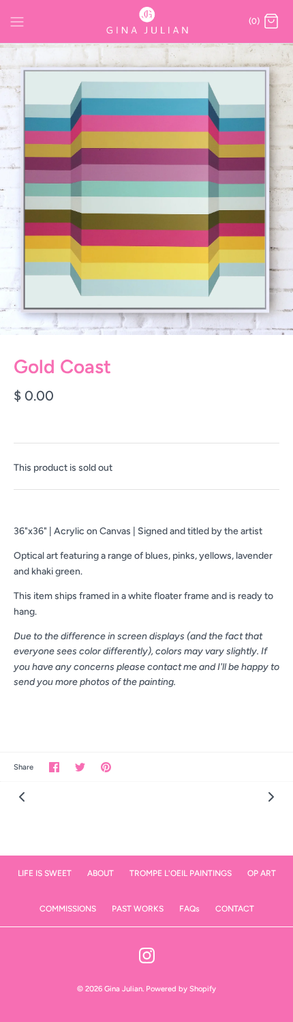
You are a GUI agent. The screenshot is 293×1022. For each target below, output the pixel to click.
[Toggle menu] (17, 21)
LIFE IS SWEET (45, 873)
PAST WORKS (138, 909)
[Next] (271, 796)
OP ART (261, 873)
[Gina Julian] (147, 21)
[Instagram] (147, 955)
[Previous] (22, 796)
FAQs (189, 909)
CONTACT (234, 909)
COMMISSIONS (68, 909)
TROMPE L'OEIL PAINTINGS (180, 873)
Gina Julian (123, 988)
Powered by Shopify (181, 988)
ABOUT (100, 873)
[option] (146, 189)
